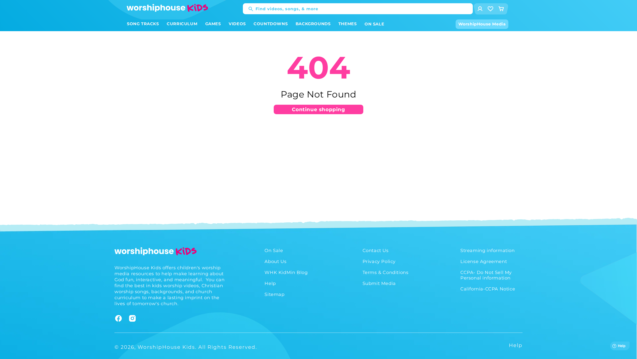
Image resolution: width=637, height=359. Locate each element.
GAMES (213, 23)
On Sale (274, 250)
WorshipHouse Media (482, 24)
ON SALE (374, 24)
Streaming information (487, 250)
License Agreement (483, 261)
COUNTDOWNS (271, 23)
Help (270, 283)
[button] (143, 24)
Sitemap (274, 294)
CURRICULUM (182, 23)
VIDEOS (237, 23)
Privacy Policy (379, 261)
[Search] (248, 8)
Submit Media (379, 283)
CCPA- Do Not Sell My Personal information (486, 275)
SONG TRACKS (143, 23)
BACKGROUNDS (313, 23)
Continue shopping (318, 109)
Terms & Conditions (386, 272)
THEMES (347, 23)
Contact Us (376, 250)
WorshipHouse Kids (166, 347)
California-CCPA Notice (487, 289)
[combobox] (358, 8)
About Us (275, 261)
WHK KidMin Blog (286, 272)
